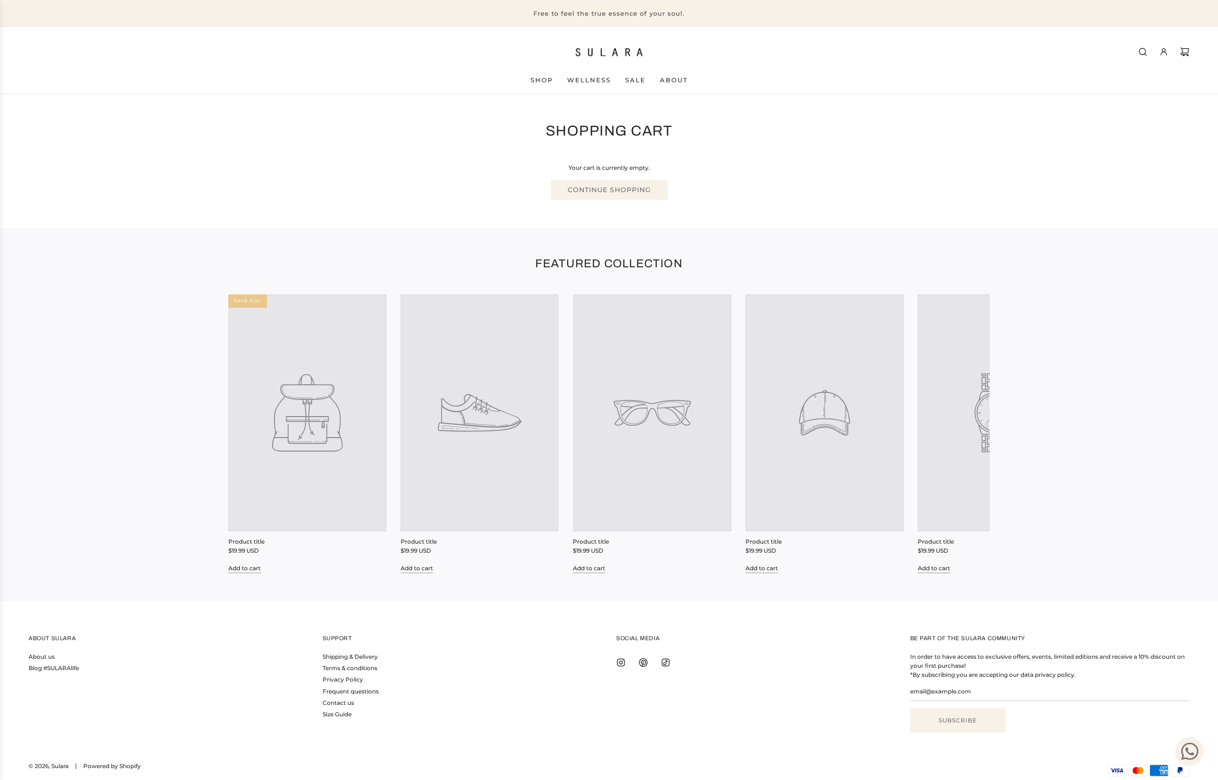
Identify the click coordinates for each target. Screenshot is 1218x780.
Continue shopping (609, 189)
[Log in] (1163, 51)
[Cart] (1184, 51)
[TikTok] (665, 662)
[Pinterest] (643, 662)
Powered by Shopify (112, 766)
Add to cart (244, 568)
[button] (246, 433)
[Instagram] (620, 662)
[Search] (1142, 51)
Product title (246, 541)
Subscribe (958, 720)
